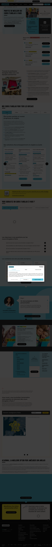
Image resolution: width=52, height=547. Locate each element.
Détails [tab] (26, 269)
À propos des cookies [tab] (38, 269)
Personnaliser (26, 279)
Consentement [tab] (14, 269)
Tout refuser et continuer (14, 279)
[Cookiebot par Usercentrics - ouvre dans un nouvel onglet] (39, 267)
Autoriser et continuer (38, 279)
